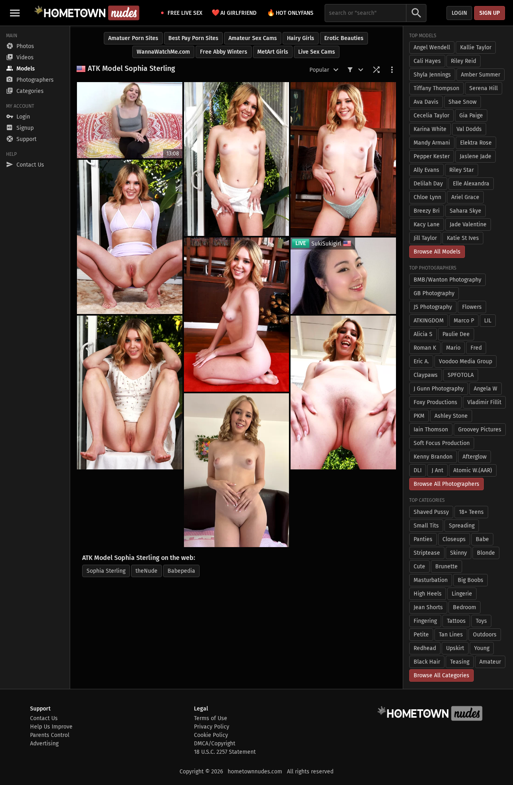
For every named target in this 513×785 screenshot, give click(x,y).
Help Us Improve (51, 726)
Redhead (425, 648)
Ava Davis (426, 102)
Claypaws (426, 375)
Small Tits (426, 525)
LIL (487, 320)
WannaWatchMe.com (163, 51)
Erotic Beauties (344, 38)
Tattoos (456, 621)
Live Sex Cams (316, 51)
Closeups (454, 539)
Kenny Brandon (433, 456)
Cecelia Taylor (431, 115)
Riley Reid (463, 61)
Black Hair (427, 661)
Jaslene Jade (475, 156)
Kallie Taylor (475, 47)
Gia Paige (471, 115)
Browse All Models (437, 251)
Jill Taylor (425, 238)
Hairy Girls (300, 38)
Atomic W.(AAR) (472, 470)
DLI (418, 470)
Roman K (425, 347)
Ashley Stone (451, 416)
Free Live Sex (185, 13)
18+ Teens (471, 512)
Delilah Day (428, 183)
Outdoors (485, 634)
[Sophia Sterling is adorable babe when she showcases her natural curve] (129, 392)
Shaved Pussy (431, 512)
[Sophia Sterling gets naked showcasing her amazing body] (236, 159)
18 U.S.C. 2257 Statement (225, 752)
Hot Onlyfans (290, 12)
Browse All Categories (441, 675)
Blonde (486, 553)
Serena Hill (483, 88)
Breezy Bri (427, 210)
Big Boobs (470, 580)
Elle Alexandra (471, 183)
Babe (482, 539)
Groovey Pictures (479, 429)
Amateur (490, 661)
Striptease (427, 553)
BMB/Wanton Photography (447, 279)
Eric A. (421, 361)
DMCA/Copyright (214, 743)
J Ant (437, 470)
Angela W (485, 388)
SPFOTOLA (461, 375)
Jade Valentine (468, 224)
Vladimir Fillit (484, 402)
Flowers (472, 307)
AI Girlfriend (234, 12)
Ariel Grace (465, 197)
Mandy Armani (432, 142)
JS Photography (433, 307)
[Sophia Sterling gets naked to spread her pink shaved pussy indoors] (236, 314)
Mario (453, 347)
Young (481, 648)
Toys (481, 621)
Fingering (425, 621)
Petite (421, 634)
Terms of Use (210, 718)
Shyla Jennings (432, 74)
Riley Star (461, 170)
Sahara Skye (465, 210)
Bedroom (464, 607)
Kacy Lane (427, 224)
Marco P (464, 320)
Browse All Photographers (446, 484)
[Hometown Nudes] (87, 13)
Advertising (44, 743)
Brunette (446, 566)
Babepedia (181, 571)
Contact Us (44, 718)
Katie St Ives (463, 238)
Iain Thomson (431, 429)
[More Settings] (392, 69)
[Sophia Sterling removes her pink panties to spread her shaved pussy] (343, 392)
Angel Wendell (432, 47)
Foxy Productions (435, 402)
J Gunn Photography (439, 388)
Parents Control (49, 735)
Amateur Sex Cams (252, 38)
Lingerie (462, 593)
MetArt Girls (272, 51)
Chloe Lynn (427, 197)
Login (459, 13)
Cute (419, 566)
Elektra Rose (476, 142)
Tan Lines (451, 634)
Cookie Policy (211, 735)
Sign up (489, 13)
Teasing (459, 661)
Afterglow (475, 456)
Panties (423, 539)
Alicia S (423, 334)
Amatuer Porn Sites (133, 38)
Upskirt (455, 648)
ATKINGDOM (429, 320)
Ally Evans (426, 170)
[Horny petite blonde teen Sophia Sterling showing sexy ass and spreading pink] (236, 470)
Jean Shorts (428, 607)
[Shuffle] (376, 69)
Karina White (430, 129)
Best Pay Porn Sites (193, 38)
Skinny (458, 553)
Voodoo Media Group (465, 361)
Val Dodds (469, 129)
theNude (146, 571)
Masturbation (431, 580)
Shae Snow (462, 102)
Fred (476, 347)
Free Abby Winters (223, 51)
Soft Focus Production (442, 443)
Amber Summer (480, 74)
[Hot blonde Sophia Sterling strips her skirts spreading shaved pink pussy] (129, 236)
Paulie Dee (456, 334)
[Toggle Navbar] (15, 13)
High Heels (428, 593)
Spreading (462, 525)
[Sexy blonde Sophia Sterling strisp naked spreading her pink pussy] (343, 159)
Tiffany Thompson (436, 88)
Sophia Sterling (106, 571)
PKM (419, 416)
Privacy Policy (211, 726)
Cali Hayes (427, 61)
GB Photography (434, 293)
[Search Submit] (416, 13)
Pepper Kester (432, 156)
